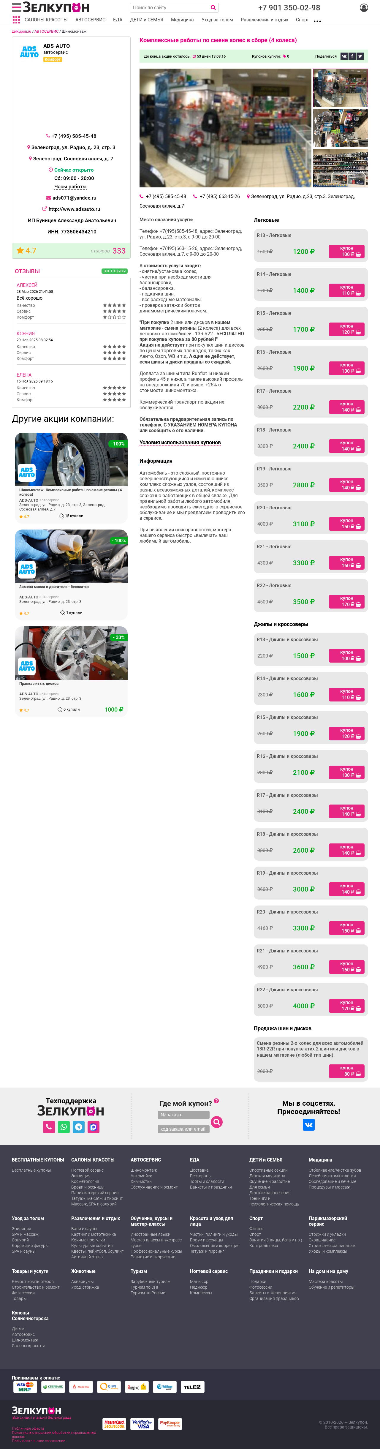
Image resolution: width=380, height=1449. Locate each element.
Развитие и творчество (153, 1256)
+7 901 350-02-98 (289, 7)
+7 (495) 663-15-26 (220, 196)
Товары (19, 1298)
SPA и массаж (25, 1234)
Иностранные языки (150, 1234)
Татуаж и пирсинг (207, 1251)
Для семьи (259, 1187)
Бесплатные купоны (31, 1170)
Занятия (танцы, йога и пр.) (275, 1240)
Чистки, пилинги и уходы (214, 1234)
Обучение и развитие (269, 1181)
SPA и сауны (24, 1251)
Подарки (257, 1281)
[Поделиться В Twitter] (360, 56)
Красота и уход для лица (211, 1221)
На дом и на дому (328, 1271)
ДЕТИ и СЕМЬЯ (266, 1160)
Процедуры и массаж (329, 1187)
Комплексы (201, 1292)
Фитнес (256, 1228)
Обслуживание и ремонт (154, 1187)
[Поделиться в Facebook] (352, 56)
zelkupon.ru (21, 31)
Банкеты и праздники (211, 1187)
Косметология (85, 1181)
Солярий (20, 1240)
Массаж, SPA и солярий (94, 1204)
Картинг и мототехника (93, 1234)
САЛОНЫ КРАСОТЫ (93, 1160)
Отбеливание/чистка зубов (335, 1170)
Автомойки (141, 1175)
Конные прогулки (88, 1240)
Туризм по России (148, 1292)
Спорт (256, 1218)
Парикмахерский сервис (94, 1192)
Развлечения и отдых (95, 1218)
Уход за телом (28, 1218)
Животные (83, 1271)
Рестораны (201, 1175)
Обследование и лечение (332, 1181)
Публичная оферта (28, 1428)
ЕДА (195, 1160)
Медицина (320, 1160)
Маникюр (199, 1281)
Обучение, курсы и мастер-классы (151, 1221)
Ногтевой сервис (87, 1170)
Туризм (139, 1271)
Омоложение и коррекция (215, 1245)
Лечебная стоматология (332, 1175)
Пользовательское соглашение (38, 1441)
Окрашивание (322, 1240)
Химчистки (141, 1181)
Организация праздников (274, 1298)
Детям (18, 1328)
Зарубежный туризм (150, 1281)
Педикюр (199, 1287)
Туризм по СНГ (145, 1287)
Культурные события (92, 1245)
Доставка (199, 1170)
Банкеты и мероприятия (273, 1292)
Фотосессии (23, 1292)
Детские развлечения (270, 1192)
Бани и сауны (84, 1228)
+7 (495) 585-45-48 (74, 136)
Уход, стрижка (85, 1287)
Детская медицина (267, 1175)
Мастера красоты (326, 1281)
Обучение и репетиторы (331, 1287)
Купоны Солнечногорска (30, 1315)
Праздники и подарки (273, 1271)
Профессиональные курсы (156, 1251)
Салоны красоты (28, 1345)
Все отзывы (115, 271)
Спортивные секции (268, 1170)
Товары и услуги (30, 1271)
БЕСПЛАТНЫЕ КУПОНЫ (38, 1160)
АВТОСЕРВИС (46, 31)
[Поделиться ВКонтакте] (344, 56)
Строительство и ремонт (36, 1287)
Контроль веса (263, 1245)
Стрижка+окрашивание (332, 1245)
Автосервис (23, 1334)
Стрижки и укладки (327, 1234)
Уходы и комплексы (328, 1251)
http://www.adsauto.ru (74, 209)
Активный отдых (87, 1256)
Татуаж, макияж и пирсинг (97, 1198)
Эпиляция (81, 1175)
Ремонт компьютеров (33, 1281)
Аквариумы (82, 1281)
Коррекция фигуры (30, 1245)
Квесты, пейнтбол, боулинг (97, 1251)
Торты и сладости (207, 1181)
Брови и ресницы (87, 1187)
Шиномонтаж (144, 1170)
